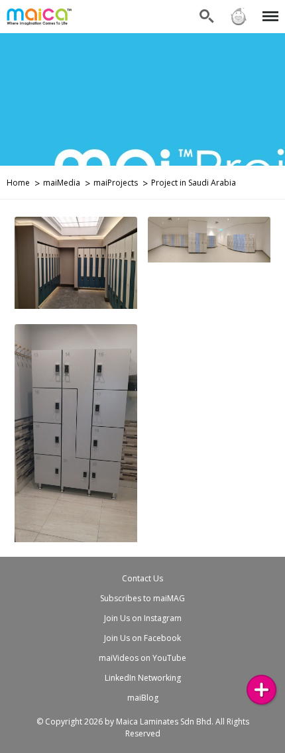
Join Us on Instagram (143, 618)
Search (206, 8)
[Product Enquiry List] (261, 690)
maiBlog (142, 697)
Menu (268, 8)
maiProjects (115, 182)
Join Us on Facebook (142, 638)
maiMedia (61, 182)
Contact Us (142, 578)
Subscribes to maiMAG (142, 598)
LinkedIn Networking (143, 677)
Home (18, 182)
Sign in (238, 8)
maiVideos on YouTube (142, 658)
